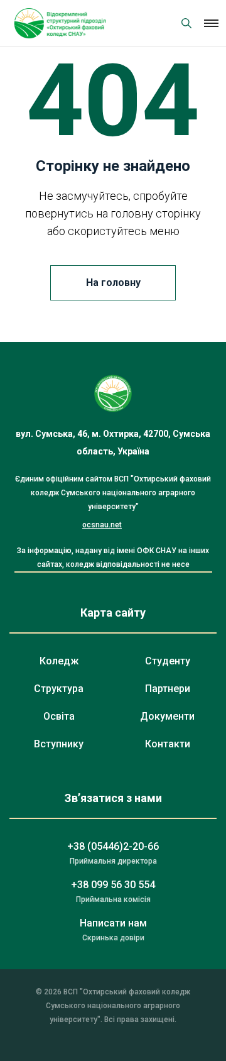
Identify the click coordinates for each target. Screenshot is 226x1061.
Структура (58, 689)
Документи (167, 716)
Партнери (167, 689)
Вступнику (58, 744)
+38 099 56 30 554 (113, 885)
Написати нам (113, 923)
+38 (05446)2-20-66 (113, 846)
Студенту (167, 661)
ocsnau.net (102, 524)
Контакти (167, 744)
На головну (113, 283)
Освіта (59, 716)
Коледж (59, 661)
